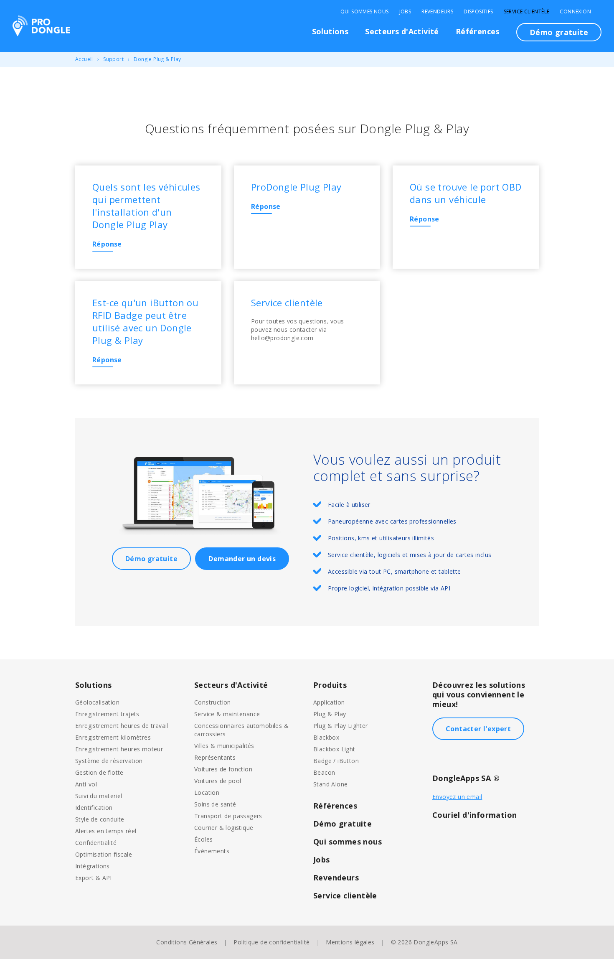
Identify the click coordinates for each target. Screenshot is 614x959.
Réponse (107, 244)
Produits (330, 685)
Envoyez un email (457, 797)
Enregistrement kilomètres (113, 737)
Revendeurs (437, 11)
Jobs (405, 11)
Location (206, 792)
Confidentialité (96, 843)
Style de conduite (99, 819)
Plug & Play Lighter (340, 726)
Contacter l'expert (478, 728)
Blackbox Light (334, 749)
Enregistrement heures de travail (121, 726)
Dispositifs (478, 11)
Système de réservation (109, 761)
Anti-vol (86, 784)
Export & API (93, 878)
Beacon (324, 772)
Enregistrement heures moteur (119, 749)
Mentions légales (350, 942)
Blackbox (326, 737)
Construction (212, 702)
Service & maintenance (227, 714)
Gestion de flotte (99, 772)
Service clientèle (527, 11)
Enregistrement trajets (107, 714)
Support (113, 59)
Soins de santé (215, 804)
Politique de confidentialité (271, 942)
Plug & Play (329, 714)
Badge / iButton (336, 761)
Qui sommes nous (364, 11)
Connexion (575, 11)
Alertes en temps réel (105, 831)
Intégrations (92, 866)
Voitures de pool (217, 781)
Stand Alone (330, 784)
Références (478, 31)
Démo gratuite (559, 32)
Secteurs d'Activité (402, 31)
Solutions (330, 31)
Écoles (203, 839)
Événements (211, 851)
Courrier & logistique (223, 828)
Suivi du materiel (98, 796)
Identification (94, 807)
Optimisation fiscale (103, 854)
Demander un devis (242, 558)
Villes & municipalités (224, 746)
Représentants (215, 757)
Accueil (84, 59)
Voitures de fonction (223, 769)
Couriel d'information (474, 815)
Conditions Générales (186, 942)
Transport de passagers (228, 816)
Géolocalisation (97, 702)
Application (329, 702)
